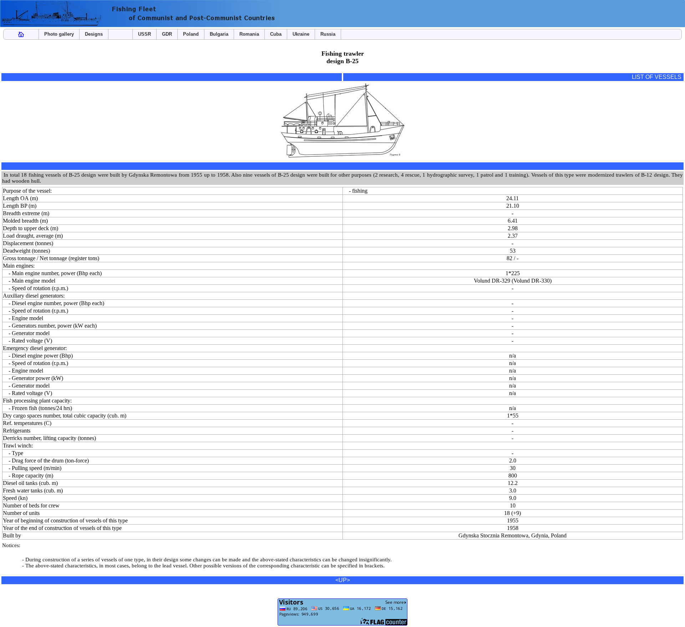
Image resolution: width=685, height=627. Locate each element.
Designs (94, 34)
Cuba (275, 34)
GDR (167, 34)
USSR (144, 34)
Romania (249, 34)
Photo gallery (59, 34)
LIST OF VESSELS (656, 77)
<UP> (342, 580)
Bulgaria (219, 34)
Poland (191, 34)
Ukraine (301, 34)
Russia (327, 34)
